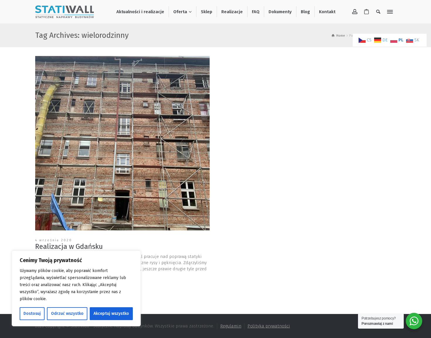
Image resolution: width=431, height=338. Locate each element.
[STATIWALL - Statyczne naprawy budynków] (64, 11)
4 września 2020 (53, 240)
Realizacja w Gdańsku (69, 246)
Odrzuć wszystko (67, 313)
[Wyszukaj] (378, 11)
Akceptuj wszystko (111, 313)
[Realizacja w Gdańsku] (122, 143)
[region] (76, 288)
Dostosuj (32, 313)
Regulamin (230, 326)
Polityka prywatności (268, 326)
